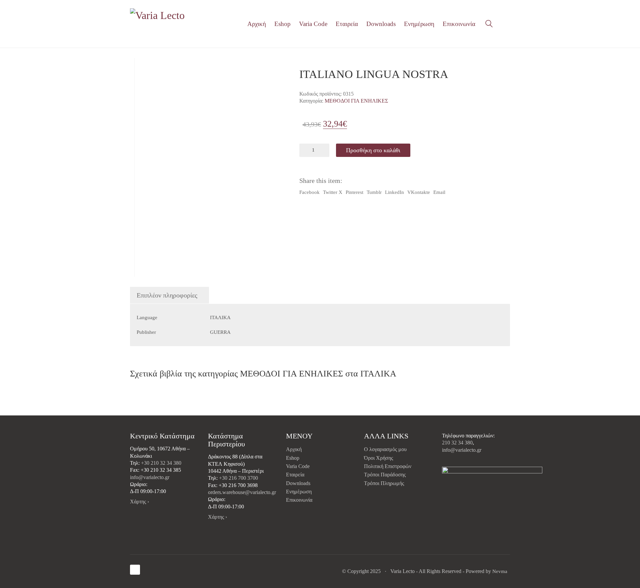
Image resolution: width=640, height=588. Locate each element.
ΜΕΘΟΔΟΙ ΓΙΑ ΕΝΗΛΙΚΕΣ (356, 101)
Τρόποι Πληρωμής (384, 483)
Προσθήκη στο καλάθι (373, 150)
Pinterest (354, 192)
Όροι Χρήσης (378, 458)
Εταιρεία (295, 474)
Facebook (309, 192)
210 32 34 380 (457, 442)
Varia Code (298, 466)
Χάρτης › (139, 501)
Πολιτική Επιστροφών (387, 466)
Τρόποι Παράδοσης (385, 474)
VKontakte (418, 192)
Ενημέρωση (299, 491)
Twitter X (332, 192)
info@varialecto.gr (149, 477)
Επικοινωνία (299, 500)
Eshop (292, 458)
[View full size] (139, 68)
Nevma (499, 571)
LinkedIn (394, 192)
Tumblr (374, 192)
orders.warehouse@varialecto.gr (242, 492)
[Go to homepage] (158, 23)
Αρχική (294, 449)
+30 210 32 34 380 (161, 463)
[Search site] (489, 24)
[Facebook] (135, 570)
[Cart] (506, 24)
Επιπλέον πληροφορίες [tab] (167, 295)
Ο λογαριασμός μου (385, 449)
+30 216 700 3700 (238, 478)
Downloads (298, 483)
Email (439, 192)
